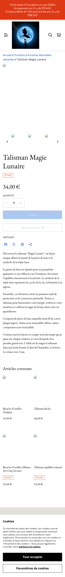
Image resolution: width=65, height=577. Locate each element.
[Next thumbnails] (57, 141)
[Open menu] (6, 35)
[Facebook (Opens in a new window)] (5, 244)
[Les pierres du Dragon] (25, 35)
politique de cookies (29, 546)
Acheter (32, 215)
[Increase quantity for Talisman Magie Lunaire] (21, 203)
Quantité (8, 195)
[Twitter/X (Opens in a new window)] (14, 244)
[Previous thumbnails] (7, 141)
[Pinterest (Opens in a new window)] (22, 244)
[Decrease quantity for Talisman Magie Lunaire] (6, 203)
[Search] (50, 35)
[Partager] (30, 244)
